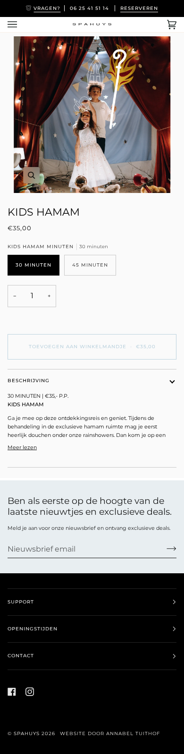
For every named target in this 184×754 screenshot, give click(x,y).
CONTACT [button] (21, 656)
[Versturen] (163, 548)
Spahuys (27, 733)
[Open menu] (22, 24)
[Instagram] (29, 691)
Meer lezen (22, 447)
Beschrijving (29, 380)
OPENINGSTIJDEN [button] (33, 629)
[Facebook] (12, 691)
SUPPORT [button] (21, 602)
